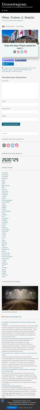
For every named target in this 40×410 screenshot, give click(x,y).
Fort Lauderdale (6, 211)
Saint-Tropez (5, 258)
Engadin (4, 205)
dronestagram (24, 68)
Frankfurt (4, 215)
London (4, 235)
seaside (4, 262)
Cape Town (5, 191)
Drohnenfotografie (15, 68)
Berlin (3, 184)
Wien (10, 71)
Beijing (4, 182)
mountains (5, 247)
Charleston (5, 193)
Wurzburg (4, 275)
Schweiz (4, 260)
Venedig (4, 267)
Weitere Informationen (25, 407)
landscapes (5, 231)
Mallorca (4, 242)
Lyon (3, 238)
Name (4, 101)
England (4, 207)
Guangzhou (5, 218)
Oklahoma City (6, 255)
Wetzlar (4, 271)
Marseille (4, 244)
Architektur (5, 176)
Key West (4, 227)
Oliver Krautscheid (18, 20)
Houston (4, 224)
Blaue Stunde (5, 185)
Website (4, 116)
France (4, 213)
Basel (3, 180)
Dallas (3, 198)
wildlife (4, 273)
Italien (3, 226)
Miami (3, 246)
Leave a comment (17, 71)
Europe (30, 68)
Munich (4, 251)
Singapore (5, 264)
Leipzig (4, 233)
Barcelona (5, 178)
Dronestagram (14, 4)
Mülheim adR (5, 249)
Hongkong (5, 222)
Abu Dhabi (5, 173)
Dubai (3, 204)
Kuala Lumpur (6, 229)
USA (3, 266)
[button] (8, 59)
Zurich (3, 277)
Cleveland (5, 195)
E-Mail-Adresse (6, 108)
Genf (3, 216)
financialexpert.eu (13, 317)
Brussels (4, 189)
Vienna (10, 69)
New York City (5, 253)
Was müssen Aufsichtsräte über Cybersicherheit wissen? (18, 338)
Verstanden (12, 407)
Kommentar (5, 81)
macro (3, 240)
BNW (3, 187)
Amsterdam (5, 175)
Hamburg (4, 220)
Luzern (4, 236)
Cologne (4, 196)
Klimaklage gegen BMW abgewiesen (12, 386)
